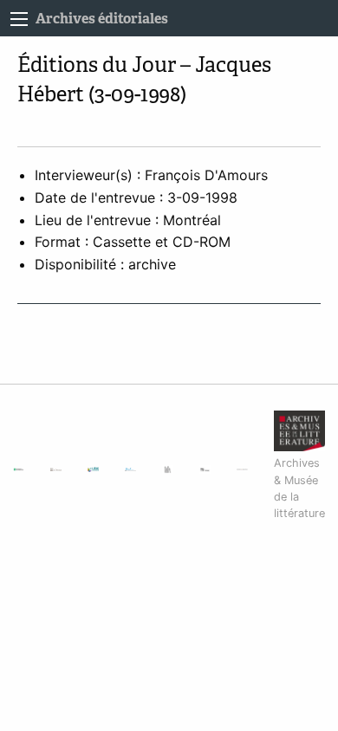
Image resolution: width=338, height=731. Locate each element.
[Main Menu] (19, 19)
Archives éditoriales (102, 19)
